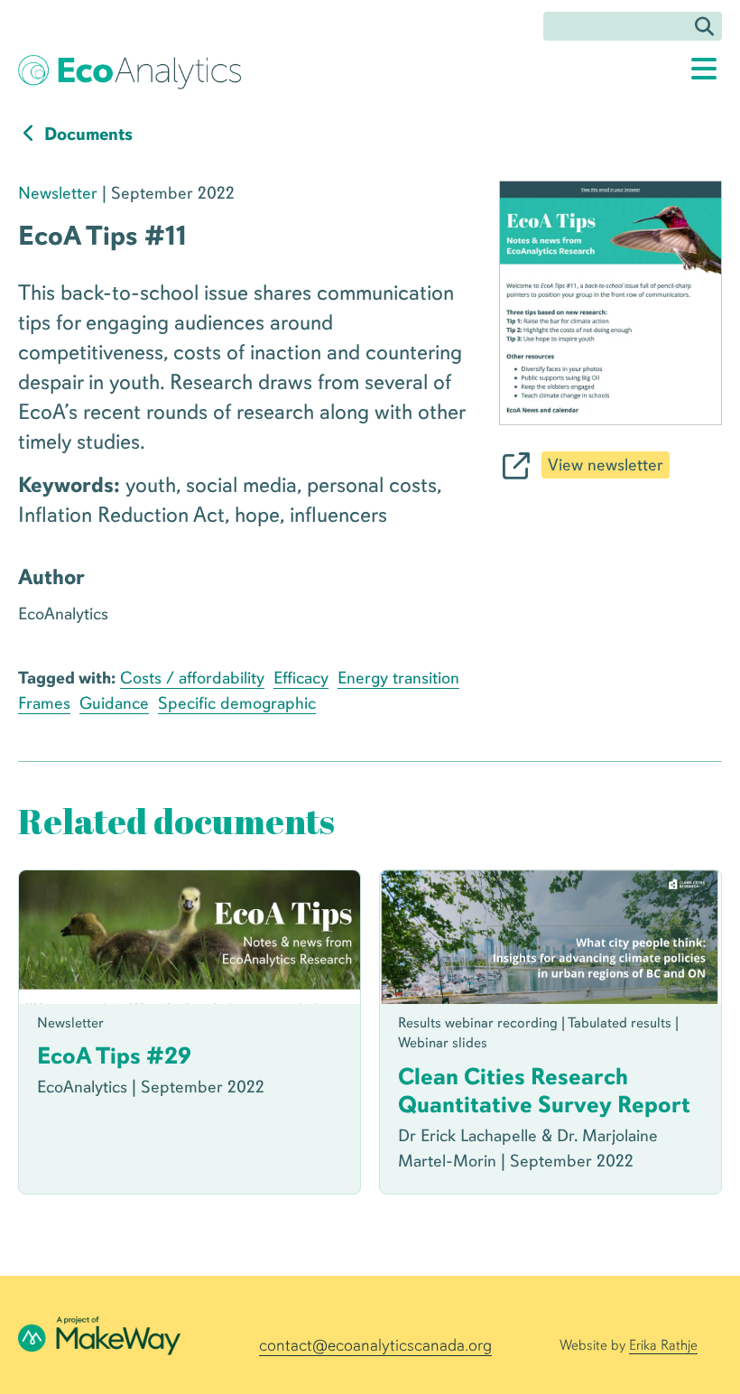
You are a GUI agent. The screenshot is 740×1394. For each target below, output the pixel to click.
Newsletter (57, 193)
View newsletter (605, 465)
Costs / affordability (192, 678)
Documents (87, 134)
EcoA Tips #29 (114, 1055)
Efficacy (300, 678)
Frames (44, 703)
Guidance (114, 703)
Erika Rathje (663, 1345)
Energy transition (398, 678)
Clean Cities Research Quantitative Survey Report (544, 1090)
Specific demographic (237, 703)
